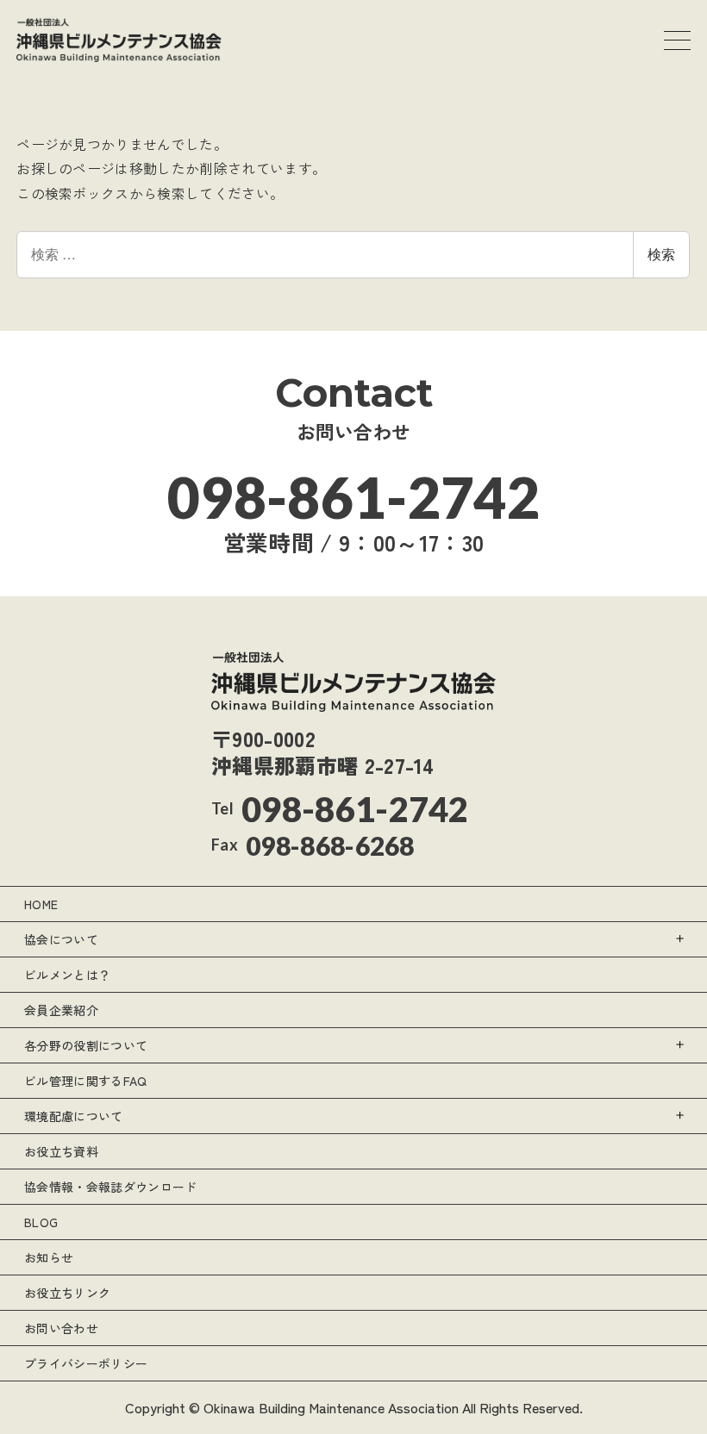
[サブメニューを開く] (680, 938)
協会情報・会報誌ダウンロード (110, 1186)
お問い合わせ (61, 1328)
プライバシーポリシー (85, 1363)
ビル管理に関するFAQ (85, 1080)
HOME (41, 904)
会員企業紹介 (61, 1010)
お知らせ (48, 1257)
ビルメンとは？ (67, 974)
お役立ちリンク (67, 1292)
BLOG (41, 1222)
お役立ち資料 (61, 1151)
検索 (661, 254)
